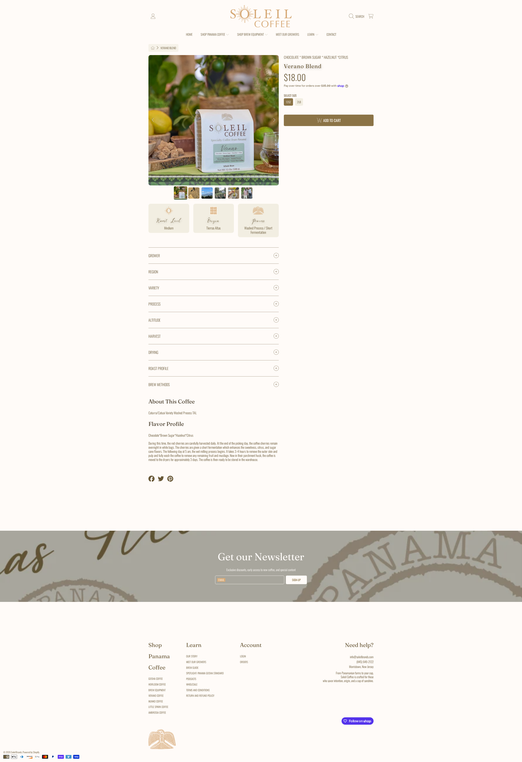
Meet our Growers (196, 662)
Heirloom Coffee (157, 684)
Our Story (191, 656)
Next (274, 120)
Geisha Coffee (155, 679)
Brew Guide (192, 668)
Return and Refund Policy (200, 695)
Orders (244, 662)
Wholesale (191, 684)
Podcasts (191, 679)
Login (243, 656)
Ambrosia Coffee (157, 712)
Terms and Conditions (198, 690)
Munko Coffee (155, 701)
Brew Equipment (157, 690)
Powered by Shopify (31, 752)
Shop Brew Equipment (250, 34)
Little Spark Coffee (158, 707)
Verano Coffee (156, 695)
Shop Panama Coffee (213, 34)
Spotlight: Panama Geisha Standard (205, 673)
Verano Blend (168, 48)
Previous (152, 120)
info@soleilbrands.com (362, 657)
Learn (311, 34)
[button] (357, 16)
